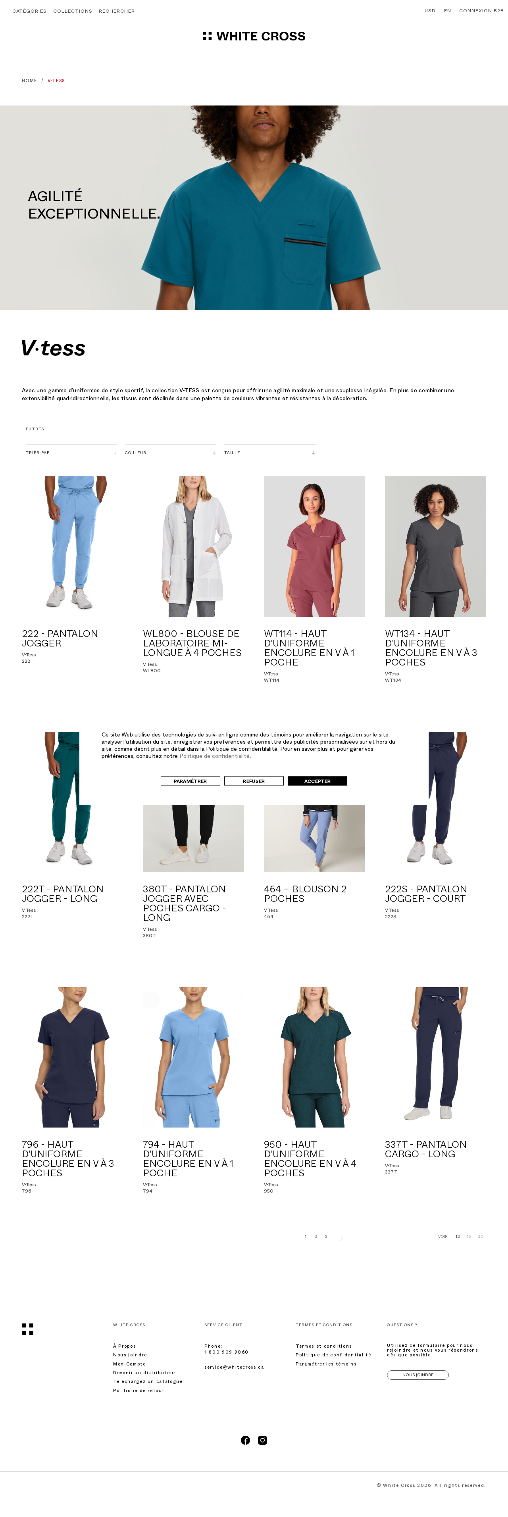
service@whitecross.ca (234, 1368)
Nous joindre (130, 1356)
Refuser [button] (254, 782)
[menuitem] (428, 11)
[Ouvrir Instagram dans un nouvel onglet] (262, 1444)
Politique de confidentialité (214, 756)
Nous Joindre (417, 1374)
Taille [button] (232, 454)
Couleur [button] (135, 454)
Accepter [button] (317, 782)
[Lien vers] (72, 546)
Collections (72, 12)
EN (447, 11)
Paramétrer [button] (190, 782)
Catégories (29, 12)
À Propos (124, 1347)
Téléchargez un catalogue (148, 1382)
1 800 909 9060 (226, 1353)
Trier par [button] (38, 454)
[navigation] (254, 39)
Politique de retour (138, 1391)
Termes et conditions (324, 1347)
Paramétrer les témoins (326, 1365)
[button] (117, 12)
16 (469, 1237)
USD (430, 11)
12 (458, 1237)
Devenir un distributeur (144, 1374)
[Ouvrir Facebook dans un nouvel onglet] (245, 1444)
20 (480, 1237)
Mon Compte (129, 1365)
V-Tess (29, 655)
